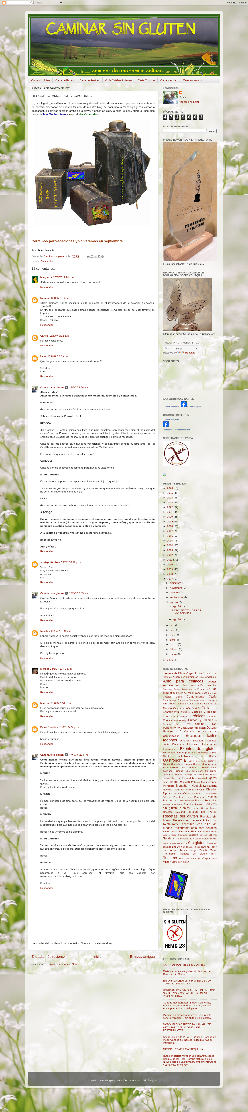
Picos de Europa (186, 801)
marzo (174, 644)
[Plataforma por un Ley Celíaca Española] (176, 465)
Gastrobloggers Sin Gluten (196, 756)
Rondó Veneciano (207, 831)
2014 (170, 545)
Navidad (190, 789)
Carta (190, 703)
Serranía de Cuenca (190, 838)
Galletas (167, 756)
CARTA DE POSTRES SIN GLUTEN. (184, 964)
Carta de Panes (64, 80)
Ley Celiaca (184, 778)
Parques (199, 797)
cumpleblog (180, 720)
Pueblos (184, 808)
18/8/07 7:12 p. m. (59, 335)
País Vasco (211, 793)
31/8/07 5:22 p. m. (69, 727)
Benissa (177, 689)
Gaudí (191, 761)
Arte (184, 685)
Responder (46, 287)
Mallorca (195, 782)
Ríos (193, 831)
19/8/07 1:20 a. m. (58, 356)
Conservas (182, 716)
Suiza (197, 847)
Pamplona (178, 797)
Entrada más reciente (48, 956)
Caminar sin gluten (52, 387)
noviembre (176, 587)
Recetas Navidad (174, 812)
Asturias (212, 685)
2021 (170, 512)
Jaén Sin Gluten (207, 771)
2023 (170, 502)
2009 (170, 569)
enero (173, 654)
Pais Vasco (199, 793)
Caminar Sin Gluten (171, 406)
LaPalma (207, 774)
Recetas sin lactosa (187, 820)
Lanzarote (197, 774)
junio (173, 630)
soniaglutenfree (50, 562)
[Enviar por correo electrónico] (88, 256)
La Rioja (188, 774)
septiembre (177, 597)
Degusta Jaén (172, 724)
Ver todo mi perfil (189, 102)
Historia (184, 767)
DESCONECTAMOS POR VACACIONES (186, 612)
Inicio (97, 956)
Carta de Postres (90, 80)
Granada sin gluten (181, 764)
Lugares (211, 778)
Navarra (212, 785)
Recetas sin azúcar (202, 811)
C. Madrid (178, 693)
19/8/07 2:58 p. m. (79, 387)
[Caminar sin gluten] (166, 426)
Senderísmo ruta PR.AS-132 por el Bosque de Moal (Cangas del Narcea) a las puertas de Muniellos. (189, 1040)
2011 (170, 559)
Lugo (165, 782)
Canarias (194, 700)
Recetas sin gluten (180, 816)
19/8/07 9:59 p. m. (79, 593)
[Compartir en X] (95, 256)
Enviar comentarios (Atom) (63, 964)
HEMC (175, 767)
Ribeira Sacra (170, 831)
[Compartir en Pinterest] (102, 256)
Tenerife (204, 850)
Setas (205, 838)
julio (172, 625)
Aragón (212, 681)
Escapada (198, 740)
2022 (170, 507)
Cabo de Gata (209, 693)
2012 (170, 555)
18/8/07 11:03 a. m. (62, 298)
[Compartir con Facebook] (99, 256)
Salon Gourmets (179, 835)
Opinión (168, 793)
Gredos (196, 764)
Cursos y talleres (200, 720)
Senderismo (171, 838)
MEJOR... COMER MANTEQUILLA (183, 1049)
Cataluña (196, 708)
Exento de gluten (198, 748)
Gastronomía (174, 760)
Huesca (178, 771)
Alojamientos (190, 677)
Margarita (46, 277)
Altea (202, 677)
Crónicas (197, 716)
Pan (188, 797)
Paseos (212, 796)
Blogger (152, 1080)
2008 (170, 574)
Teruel (213, 850)
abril (173, 639)
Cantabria (181, 703)
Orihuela (178, 793)
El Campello (187, 731)
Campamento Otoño (202, 696)
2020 (170, 516)
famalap (45, 631)
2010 (170, 564)
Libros (193, 778)
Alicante (177, 677)
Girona (166, 764)
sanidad (203, 835)
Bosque (201, 689)
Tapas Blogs (188, 850)
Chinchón (185, 712)
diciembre (176, 583)
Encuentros (193, 735)
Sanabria (193, 835)
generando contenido (206, 761)
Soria (185, 847)
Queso (195, 808)
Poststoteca (177, 804)
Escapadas (209, 744)
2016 (170, 536)
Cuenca (167, 720)
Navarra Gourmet (173, 789)
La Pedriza (176, 774)
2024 (170, 497)
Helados (167, 767)
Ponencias (211, 800)
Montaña (181, 785)
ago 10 (177, 619)
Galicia (213, 752)
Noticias (199, 789)
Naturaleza (199, 785)
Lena (43, 356)
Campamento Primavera (175, 700)
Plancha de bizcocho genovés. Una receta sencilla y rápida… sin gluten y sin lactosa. (187, 1016)
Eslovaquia (169, 749)
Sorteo (192, 847)
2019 (170, 521)
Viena (214, 858)
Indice (187, 771)
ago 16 (177, 606)
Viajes (206, 858)
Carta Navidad (168, 80)
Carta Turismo (146, 80)
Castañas (198, 703)
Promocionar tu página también (176, 430)
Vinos (166, 861)
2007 (170, 579)
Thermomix (169, 853)
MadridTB (185, 782)
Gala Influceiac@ (200, 753)
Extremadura (170, 752)
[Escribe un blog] (92, 256)
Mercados (168, 785)
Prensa (198, 804)
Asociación (197, 685)
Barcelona (168, 689)
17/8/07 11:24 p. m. (64, 277)
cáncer (203, 700)
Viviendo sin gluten (179, 862)
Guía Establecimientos (118, 80)
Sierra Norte (181, 843)
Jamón (166, 774)
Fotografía (185, 752)
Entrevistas (185, 740)
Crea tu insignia (194, 406)
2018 (170, 526)
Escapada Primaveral (185, 744)
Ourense (188, 793)
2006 (170, 660)
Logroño (202, 778)
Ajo (204, 673)
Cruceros (212, 716)
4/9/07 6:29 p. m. (79, 754)
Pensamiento (170, 800)
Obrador (211, 789)
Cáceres (167, 697)
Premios (188, 804)
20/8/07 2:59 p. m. (61, 631)
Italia (194, 771)
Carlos (44, 335)
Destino (212, 727)
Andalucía (211, 677)
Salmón (166, 835)
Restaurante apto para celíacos (195, 827)
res (215, 820)
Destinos (168, 731)
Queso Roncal (209, 808)
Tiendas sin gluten (193, 853)
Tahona (205, 846)
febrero (174, 649)
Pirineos (199, 800)
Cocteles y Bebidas (204, 711)
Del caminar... (48, 261)
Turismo (170, 858)
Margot (44, 668)
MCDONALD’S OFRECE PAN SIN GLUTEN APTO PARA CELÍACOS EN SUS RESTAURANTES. (188, 1027)
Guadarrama (209, 764)
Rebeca (45, 298)
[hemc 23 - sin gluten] (175, 950)
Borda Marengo (189, 689)
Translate (190, 352)
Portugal (166, 804)
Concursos (169, 716)
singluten (177, 846)
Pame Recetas (49, 727)
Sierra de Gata (169, 843)
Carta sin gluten (40, 80)
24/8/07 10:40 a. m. (61, 668)
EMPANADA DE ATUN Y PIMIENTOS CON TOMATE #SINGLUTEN (187, 982)
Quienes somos (192, 80)
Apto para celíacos (183, 681)
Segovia (212, 835)
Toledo (214, 854)
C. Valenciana (192, 693)
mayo (173, 635)
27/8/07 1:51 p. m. (61, 703)
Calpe (179, 697)
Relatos (207, 820)
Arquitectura (171, 685)
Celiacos (209, 708)
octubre (174, 592)
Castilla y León (181, 708)
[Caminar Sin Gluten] (184, 406)
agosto (174, 602)
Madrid (174, 781)
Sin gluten (197, 843)
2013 (170, 550)
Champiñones (171, 711)
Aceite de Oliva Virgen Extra (183, 673)
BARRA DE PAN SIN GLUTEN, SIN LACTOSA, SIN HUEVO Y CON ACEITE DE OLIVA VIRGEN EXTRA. (189, 993)
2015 (170, 540)
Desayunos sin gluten (193, 727)
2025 (170, 493)
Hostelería (194, 767)
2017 (170, 531)
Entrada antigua (142, 956)
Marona (45, 703)
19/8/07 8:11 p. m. (71, 562)
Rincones (184, 831)
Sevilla (213, 838)
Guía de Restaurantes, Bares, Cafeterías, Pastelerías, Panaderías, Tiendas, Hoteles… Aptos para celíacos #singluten (188, 1005)
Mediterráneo (209, 782)
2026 (170, 488)
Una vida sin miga (189, 858)
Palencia (166, 797)
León (174, 778)
